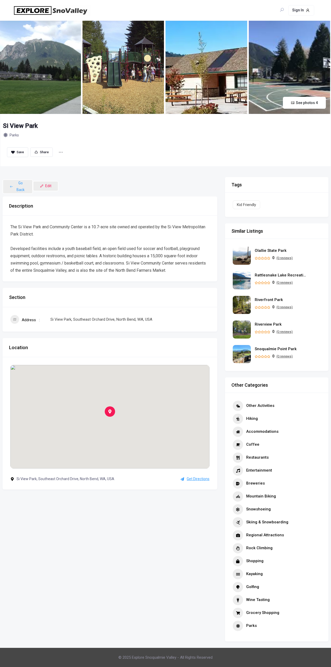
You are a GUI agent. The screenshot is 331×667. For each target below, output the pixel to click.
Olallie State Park (271, 251)
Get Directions (198, 479)
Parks (14, 135)
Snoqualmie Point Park (276, 349)
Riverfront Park (269, 300)
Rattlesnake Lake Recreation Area (280, 275)
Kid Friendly (246, 204)
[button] (110, 411)
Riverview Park (268, 324)
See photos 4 (307, 103)
